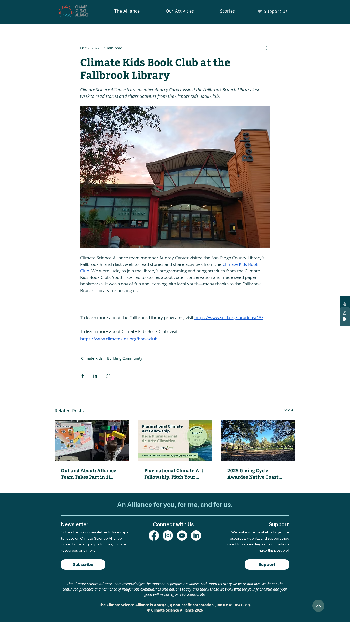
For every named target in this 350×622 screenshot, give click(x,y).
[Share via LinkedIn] (95, 375)
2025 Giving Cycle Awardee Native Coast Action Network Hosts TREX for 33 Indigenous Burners (254, 473)
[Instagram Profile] (168, 535)
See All (289, 409)
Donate (345, 308)
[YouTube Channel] (182, 535)
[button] (127, 11)
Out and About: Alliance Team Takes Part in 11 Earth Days (88, 473)
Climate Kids (92, 358)
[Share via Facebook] (82, 375)
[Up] (318, 606)
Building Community (124, 358)
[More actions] (267, 48)
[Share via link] (107, 375)
